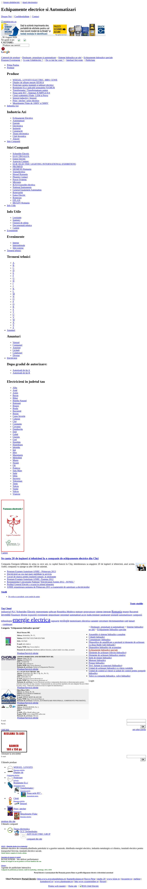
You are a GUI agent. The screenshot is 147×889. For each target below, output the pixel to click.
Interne (16, 243)
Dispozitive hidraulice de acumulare (105, 647)
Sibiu (15, 476)
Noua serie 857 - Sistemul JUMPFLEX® (31, 93)
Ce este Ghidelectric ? (33, 60)
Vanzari (16, 342)
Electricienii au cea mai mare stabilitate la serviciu (29, 574)
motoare (79, 611)
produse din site (8, 821)
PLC (13, 611)
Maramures (18, 455)
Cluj (15, 421)
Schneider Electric (21, 153)
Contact (35, 16)
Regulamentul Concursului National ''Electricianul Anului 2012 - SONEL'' (41, 582)
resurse (126, 611)
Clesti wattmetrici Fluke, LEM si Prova (30, 95)
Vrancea (16, 494)
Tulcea (16, 486)
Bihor (15, 398)
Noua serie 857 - (34, 793)
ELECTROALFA (21, 156)
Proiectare (18, 777)
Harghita (17, 442)
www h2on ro (113, 879)
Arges (15, 393)
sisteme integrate (103, 611)
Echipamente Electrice (23, 118)
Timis (15, 483)
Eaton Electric (19, 195)
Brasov (16, 406)
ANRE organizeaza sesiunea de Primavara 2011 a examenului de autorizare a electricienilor (48, 587)
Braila (15, 408)
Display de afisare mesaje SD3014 (28, 82)
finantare (15, 614)
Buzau (16, 413)
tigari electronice (30, 2)
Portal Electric (29, 879)
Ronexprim (18, 192)
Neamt (16, 463)
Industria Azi (13, 106)
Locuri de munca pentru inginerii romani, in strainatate (31, 576)
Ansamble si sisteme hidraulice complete (107, 634)
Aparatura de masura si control (11, 857)
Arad (15, 390)
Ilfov (15, 452)
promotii (114, 615)
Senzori (23, 803)
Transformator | (27, 788)
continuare (7, 624)
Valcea (16, 491)
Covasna (17, 426)
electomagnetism (116, 621)
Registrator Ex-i (20, 783)
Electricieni (12, 358)
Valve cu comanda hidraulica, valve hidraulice (109, 676)
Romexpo (17, 197)
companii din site (34, 839)
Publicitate (90, 60)
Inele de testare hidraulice (100, 658)
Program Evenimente (10, 60)
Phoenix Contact (20, 177)
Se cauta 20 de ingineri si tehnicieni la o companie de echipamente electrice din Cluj (49, 558)
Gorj (15, 439)
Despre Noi (6, 16)
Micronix (17, 182)
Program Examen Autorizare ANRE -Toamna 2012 (30, 579)
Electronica (18, 126)
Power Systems (20, 179)
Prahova (16, 468)
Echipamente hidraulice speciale (98, 57)
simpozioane (54, 615)
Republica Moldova (66, 611)
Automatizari (18, 120)
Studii (4, 592)
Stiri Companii (13, 141)
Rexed (103, 881)
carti (126, 621)
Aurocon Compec (21, 161)
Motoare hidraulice (97, 660)
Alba (15, 387)
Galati (15, 434)
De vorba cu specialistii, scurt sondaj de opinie (24, 597)
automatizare (125, 614)
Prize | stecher (19, 808)
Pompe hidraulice (97, 663)
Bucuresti (17, 411)
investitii (5, 614)
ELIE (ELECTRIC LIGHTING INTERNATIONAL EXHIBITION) (44, 164)
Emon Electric (19, 159)
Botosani (17, 403)
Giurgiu (16, 437)
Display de (18, 772)
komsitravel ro (46, 881)
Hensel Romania (20, 174)
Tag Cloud (6, 608)
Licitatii (16, 350)
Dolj (15, 432)
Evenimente (12, 230)
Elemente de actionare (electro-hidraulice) (107, 652)
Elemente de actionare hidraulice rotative (107, 655)
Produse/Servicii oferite (27, 653)
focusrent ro (126, 879)
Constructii (18, 131)
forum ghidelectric (11, 2)
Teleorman (17, 481)
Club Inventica (19, 136)
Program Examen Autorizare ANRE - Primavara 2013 (31, 571)
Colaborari (17, 353)
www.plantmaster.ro (64, 881)
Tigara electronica (21, 133)
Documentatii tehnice (22, 225)
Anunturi (11, 330)
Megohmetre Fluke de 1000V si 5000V (30, 103)
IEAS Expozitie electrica (24, 185)
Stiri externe (18, 248)
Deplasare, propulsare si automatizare (39, 57)
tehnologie (6, 621)
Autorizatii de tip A (21, 370)
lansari (132, 621)
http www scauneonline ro (86, 881)
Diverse (16, 355)
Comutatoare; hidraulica (99, 639)
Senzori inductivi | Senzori (24, 98)
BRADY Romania (21, 203)
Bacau (15, 395)
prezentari (64, 614)
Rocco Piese (89, 879)
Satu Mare (17, 470)
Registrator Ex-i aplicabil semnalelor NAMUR (34, 87)
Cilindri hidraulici (97, 637)
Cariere (16, 228)
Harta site (72, 886)
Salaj (15, 473)
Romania (117, 611)
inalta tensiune (93, 615)
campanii (137, 614)
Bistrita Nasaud (20, 400)
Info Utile (11, 205)
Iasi (14, 450)
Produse (10, 67)
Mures (15, 460)
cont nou (5, 729)
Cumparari (17, 345)
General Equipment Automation (27, 190)
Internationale (19, 245)
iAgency (3, 865)
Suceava (16, 478)
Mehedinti (17, 457)
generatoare (89, 611)
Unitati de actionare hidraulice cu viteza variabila (111, 668)
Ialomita (16, 447)
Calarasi (16, 419)
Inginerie (17, 128)
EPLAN (16, 200)
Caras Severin (19, 416)
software (52, 611)
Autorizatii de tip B (21, 373)
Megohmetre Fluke (28, 814)
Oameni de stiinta (20, 223)
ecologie (64, 620)
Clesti (16, 798)
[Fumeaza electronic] (12, 551)
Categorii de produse (10, 57)
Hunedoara (18, 444)
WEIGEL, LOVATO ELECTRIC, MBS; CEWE (35, 80)
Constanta (17, 424)
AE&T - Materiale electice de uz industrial (14, 846)
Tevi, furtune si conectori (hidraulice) (105, 665)
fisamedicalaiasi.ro (75, 879)
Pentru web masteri (57, 886)
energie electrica (31, 619)
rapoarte (55, 621)
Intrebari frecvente (74, 60)
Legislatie (17, 217)
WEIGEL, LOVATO (23, 767)
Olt (14, 465)
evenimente (42, 614)
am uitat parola (139, 729)
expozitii (32, 614)
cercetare (103, 620)
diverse (24, 614)
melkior (137, 879)
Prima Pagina (13, 65)
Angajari (17, 347)
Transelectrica (19, 172)
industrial (6, 611)
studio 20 (101, 879)
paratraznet (105, 615)
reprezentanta (42, 611)
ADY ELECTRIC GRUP (38, 834)
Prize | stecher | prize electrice (26, 100)
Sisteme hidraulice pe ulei (69, 57)
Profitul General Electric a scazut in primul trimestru (30, 584)
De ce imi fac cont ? (55, 60)
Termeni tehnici (14, 250)
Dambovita (18, 429)
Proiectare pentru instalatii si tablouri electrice (33, 85)
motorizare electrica (80, 620)
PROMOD (18, 166)
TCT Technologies (28, 831)
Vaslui (15, 489)
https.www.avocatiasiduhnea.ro (51, 879)
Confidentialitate (21, 16)
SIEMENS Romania (22, 169)
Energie (16, 123)
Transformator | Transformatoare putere (30, 90)
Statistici (16, 220)
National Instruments (22, 187)
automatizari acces (78, 615)
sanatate (94, 621)
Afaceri (16, 139)
